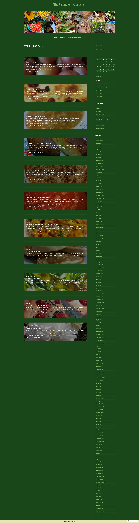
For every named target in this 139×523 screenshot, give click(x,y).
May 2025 (98, 181)
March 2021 (99, 325)
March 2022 (99, 291)
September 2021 (100, 308)
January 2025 (99, 192)
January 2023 (99, 262)
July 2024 (98, 210)
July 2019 (98, 383)
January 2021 (99, 331)
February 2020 (99, 363)
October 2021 (99, 305)
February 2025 (99, 189)
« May (97, 76)
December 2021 (100, 299)
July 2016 (98, 488)
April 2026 (98, 152)
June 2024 (98, 212)
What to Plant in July (101, 88)
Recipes (62, 37)
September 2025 (100, 169)
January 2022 (99, 296)
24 (109, 69)
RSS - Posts (101, 45)
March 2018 (99, 430)
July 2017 (98, 453)
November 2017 (100, 441)
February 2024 (99, 224)
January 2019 (99, 401)
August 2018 (99, 415)
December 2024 (100, 195)
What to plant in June (33, 328)
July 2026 (98, 143)
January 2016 (99, 505)
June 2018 (98, 421)
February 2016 (99, 502)
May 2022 (98, 285)
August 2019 (99, 380)
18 (111, 67)
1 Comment (37, 71)
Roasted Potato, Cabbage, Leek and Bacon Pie (42, 224)
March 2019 (99, 395)
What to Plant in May (101, 94)
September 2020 (100, 343)
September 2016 (100, 482)
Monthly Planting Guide (32, 325)
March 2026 (99, 155)
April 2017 (98, 462)
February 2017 (99, 467)
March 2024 (99, 221)
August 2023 (99, 241)
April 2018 (98, 427)
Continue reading (48, 69)
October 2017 (99, 444)
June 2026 (98, 146)
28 (100, 72)
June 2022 (98, 282)
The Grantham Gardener (69, 4)
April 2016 (98, 496)
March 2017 (99, 464)
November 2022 (100, 267)
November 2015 (100, 511)
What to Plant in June (102, 91)
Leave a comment (38, 125)
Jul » (101, 76)
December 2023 (100, 230)
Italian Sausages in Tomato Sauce (38, 197)
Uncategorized (100, 128)
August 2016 (99, 485)
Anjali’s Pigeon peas (33, 278)
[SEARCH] (84, 37)
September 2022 (100, 273)
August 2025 (99, 172)
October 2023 (99, 236)
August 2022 (99, 276)
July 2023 (98, 244)
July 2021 (98, 314)
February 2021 (99, 328)
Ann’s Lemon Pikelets (33, 251)
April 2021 (98, 323)
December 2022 (100, 265)
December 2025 (100, 163)
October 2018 (99, 409)
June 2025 (98, 178)
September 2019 (100, 378)
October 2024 (99, 201)
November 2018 (100, 407)
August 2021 (99, 311)
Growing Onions (31, 62)
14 (100, 67)
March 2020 (99, 360)
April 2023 (98, 253)
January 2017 (99, 470)
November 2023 (100, 233)
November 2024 (100, 198)
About (56, 37)
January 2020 (99, 366)
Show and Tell (100, 125)
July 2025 (98, 175)
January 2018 (99, 436)
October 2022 (99, 270)
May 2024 (98, 215)
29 (103, 72)
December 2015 (100, 508)
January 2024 (99, 227)
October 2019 (99, 375)
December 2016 (100, 473)
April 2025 (98, 183)
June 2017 (98, 456)
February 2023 (99, 259)
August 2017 (99, 450)
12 (114, 64)
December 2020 (100, 334)
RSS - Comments (102, 49)
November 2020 (100, 337)
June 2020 (98, 352)
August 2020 (99, 346)
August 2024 (99, 207)
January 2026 (99, 160)
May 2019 (98, 389)
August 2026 (99, 140)
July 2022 (98, 279)
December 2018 (100, 404)
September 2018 (100, 412)
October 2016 (99, 479)
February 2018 (99, 433)
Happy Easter (99, 96)
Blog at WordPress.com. (69, 521)
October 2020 (99, 340)
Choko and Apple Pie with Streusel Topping (40, 170)
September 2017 (100, 447)
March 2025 (99, 186)
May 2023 (98, 250)
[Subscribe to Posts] (96, 45)
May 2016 (98, 493)
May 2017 (98, 459)
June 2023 (98, 247)
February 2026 (99, 157)
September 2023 (100, 239)
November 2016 (100, 476)
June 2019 (98, 386)
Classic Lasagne (31, 89)
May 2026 (98, 149)
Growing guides (30, 60)
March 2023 (99, 256)
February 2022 (99, 294)
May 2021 (98, 320)
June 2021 (98, 317)
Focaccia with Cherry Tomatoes (36, 305)
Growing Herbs (100, 117)
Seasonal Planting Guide (74, 37)
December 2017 (100, 438)
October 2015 (99, 514)
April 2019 (98, 392)
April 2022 (98, 288)
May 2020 (98, 354)
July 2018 (98, 418)
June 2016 (98, 491)
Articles (98, 108)
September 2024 (100, 204)
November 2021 (100, 302)
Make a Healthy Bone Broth (36, 116)
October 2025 (99, 166)
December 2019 (100, 369)
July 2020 (98, 349)
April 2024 (98, 218)
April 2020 (98, 357)
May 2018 (98, 424)
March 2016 (99, 499)
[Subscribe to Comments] (96, 49)
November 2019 (100, 372)
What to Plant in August (102, 85)
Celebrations (99, 111)
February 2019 (99, 398)
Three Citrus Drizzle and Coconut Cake (39, 143)
